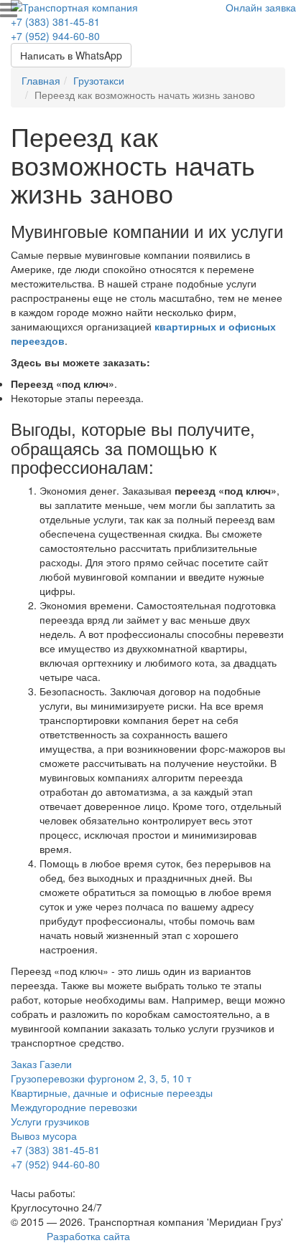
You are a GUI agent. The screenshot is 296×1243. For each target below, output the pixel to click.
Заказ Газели (41, 1064)
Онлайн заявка (261, 7)
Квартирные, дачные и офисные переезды (112, 1092)
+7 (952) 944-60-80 (55, 36)
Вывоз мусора (44, 1135)
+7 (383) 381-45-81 (55, 21)
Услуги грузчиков (50, 1121)
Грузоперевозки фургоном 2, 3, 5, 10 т (101, 1078)
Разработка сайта (88, 1236)
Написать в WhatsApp (71, 55)
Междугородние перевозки (74, 1107)
